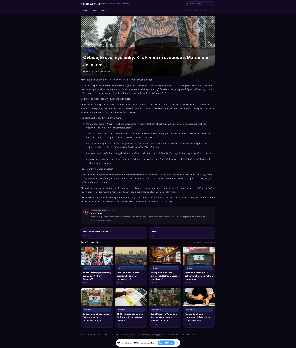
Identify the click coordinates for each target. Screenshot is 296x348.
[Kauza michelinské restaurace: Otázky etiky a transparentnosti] (199, 307)
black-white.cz (91, 3)
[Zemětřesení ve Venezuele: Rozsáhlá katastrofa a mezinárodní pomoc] (165, 307)
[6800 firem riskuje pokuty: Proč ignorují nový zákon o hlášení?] (131, 307)
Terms (193, 334)
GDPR (186, 334)
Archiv (94, 10)
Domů (84, 10)
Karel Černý (96, 213)
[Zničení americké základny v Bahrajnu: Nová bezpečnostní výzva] (97, 307)
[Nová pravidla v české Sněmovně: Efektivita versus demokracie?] (165, 266)
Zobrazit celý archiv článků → (204, 243)
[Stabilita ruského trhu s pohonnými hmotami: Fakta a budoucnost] (199, 266)
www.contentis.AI (175, 334)
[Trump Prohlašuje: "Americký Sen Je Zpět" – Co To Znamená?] (97, 266)
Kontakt (104, 10)
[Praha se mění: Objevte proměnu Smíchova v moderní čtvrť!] (131, 266)
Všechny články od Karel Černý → (101, 220)
